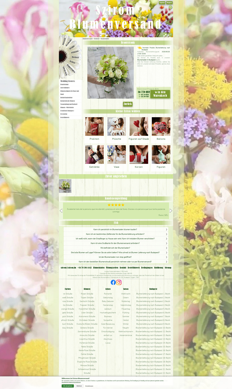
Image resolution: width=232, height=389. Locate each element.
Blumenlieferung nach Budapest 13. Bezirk (153, 339)
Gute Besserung (108, 324)
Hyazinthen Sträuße (87, 309)
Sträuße (72, 47)
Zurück (128, 104)
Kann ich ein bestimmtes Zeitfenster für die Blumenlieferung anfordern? (115, 234)
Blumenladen (71, 68)
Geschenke (68, 43)
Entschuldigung (108, 331)
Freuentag (126, 309)
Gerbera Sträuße (87, 327)
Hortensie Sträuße (87, 343)
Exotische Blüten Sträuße (87, 324)
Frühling (125, 312)
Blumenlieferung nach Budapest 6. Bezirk (153, 312)
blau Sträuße (67, 327)
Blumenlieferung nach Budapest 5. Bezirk (153, 309)
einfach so (108, 335)
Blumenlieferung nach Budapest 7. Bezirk (153, 316)
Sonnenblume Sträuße (87, 331)
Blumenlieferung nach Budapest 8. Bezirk (153, 320)
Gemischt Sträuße (87, 301)
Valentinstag (126, 305)
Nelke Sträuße (87, 346)
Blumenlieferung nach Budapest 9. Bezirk (153, 324)
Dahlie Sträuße (87, 354)
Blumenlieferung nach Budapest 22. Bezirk (153, 373)
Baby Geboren (108, 301)
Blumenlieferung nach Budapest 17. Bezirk (153, 354)
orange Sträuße (67, 309)
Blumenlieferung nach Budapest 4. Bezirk (153, 305)
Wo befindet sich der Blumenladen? (115, 248)
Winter (126, 324)
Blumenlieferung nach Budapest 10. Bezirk (153, 327)
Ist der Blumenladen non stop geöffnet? (115, 257)
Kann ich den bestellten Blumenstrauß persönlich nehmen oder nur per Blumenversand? (115, 261)
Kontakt (123, 268)
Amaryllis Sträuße (87, 335)
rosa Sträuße (67, 301)
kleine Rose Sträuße (87, 350)
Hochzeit (96, 38)
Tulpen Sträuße (87, 297)
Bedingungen (147, 268)
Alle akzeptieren (67, 386)
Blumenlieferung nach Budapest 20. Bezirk (153, 365)
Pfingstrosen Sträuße (87, 358)
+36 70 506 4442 (85, 268)
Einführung (158, 268)
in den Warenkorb (160, 94)
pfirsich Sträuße (67, 320)
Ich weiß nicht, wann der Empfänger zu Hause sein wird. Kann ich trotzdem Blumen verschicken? (115, 238)
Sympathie (108, 320)
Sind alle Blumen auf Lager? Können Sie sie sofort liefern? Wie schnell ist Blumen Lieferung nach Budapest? (115, 252)
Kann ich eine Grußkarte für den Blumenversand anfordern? (115, 243)
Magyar (169, 2)
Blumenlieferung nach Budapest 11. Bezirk (153, 331)
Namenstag (108, 305)
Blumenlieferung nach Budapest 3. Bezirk (153, 301)
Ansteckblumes (65, 88)
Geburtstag (108, 297)
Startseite (64, 41)
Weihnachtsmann (125, 331)
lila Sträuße (67, 305)
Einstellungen (89, 386)
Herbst (126, 320)
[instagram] (119, 283)
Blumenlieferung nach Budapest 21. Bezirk (153, 369)
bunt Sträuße (67, 324)
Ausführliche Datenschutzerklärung (71, 382)
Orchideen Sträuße (87, 320)
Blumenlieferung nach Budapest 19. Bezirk (153, 361)
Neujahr (126, 327)
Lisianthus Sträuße (87, 339)
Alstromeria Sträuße (87, 316)
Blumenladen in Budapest (146, 60)
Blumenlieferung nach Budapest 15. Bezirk (153, 346)
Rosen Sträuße (87, 293)
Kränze (72, 62)
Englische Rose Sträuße (87, 361)
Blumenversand (87, 38)
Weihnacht (125, 293)
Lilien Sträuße (87, 312)
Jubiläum (107, 309)
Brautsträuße (105, 38)
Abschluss (108, 339)
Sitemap (168, 268)
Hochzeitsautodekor (66, 97)
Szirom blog (65, 71)
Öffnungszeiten (112, 268)
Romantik (108, 293)
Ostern (126, 297)
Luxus (107, 343)
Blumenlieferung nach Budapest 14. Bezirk (153, 343)
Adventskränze (126, 335)
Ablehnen (79, 386)
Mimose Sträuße (87, 365)
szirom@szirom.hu (68, 268)
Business (108, 316)
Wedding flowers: (67, 81)
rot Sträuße (67, 293)
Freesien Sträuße (87, 305)
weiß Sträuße (67, 297)
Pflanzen (75, 52)
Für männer (108, 327)
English (162, 2)
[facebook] (113, 283)
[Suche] (170, 34)
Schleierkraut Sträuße (87, 369)
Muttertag (126, 301)
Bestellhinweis (64, 117)
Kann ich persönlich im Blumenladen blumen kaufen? (115, 229)
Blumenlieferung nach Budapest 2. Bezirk (153, 297)
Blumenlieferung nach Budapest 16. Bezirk (153, 350)
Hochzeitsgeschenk (108, 312)
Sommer (125, 316)
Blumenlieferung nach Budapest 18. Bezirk (153, 358)
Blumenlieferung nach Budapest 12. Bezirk (153, 335)
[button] (171, 211)
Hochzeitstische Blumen (67, 101)
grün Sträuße (67, 316)
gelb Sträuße (67, 312)
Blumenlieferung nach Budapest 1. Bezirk (153, 293)
